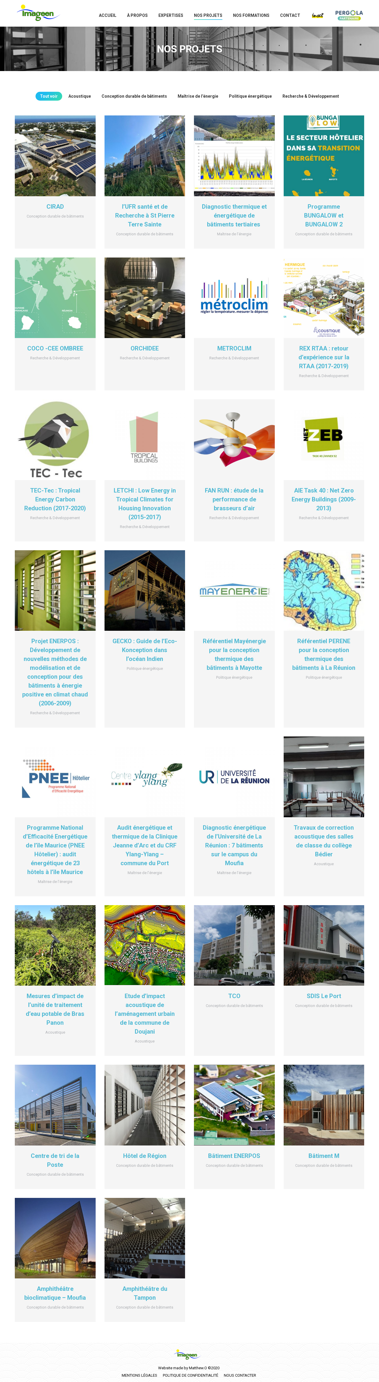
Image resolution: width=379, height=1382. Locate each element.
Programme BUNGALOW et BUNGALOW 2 (323, 215)
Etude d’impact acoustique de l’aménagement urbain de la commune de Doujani (145, 1013)
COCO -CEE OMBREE (55, 348)
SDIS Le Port (324, 996)
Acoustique (79, 96)
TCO (234, 996)
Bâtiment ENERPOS (234, 1155)
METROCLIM (234, 348)
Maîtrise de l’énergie (198, 96)
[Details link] (55, 155)
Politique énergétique (250, 96)
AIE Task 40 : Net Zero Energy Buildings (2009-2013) (324, 499)
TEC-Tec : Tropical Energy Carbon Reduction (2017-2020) (55, 499)
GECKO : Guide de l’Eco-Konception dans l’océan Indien (145, 650)
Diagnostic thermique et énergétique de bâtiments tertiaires (234, 215)
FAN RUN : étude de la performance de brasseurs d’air (234, 499)
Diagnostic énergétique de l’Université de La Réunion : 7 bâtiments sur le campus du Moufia (234, 845)
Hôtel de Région (144, 1155)
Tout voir (49, 96)
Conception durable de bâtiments (134, 96)
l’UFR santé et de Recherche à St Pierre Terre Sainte (144, 215)
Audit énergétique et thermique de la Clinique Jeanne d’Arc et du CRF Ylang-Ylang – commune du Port (144, 845)
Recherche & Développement (310, 96)
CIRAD (55, 206)
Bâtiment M (324, 1155)
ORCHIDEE (145, 348)
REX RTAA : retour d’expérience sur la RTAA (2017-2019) (323, 357)
